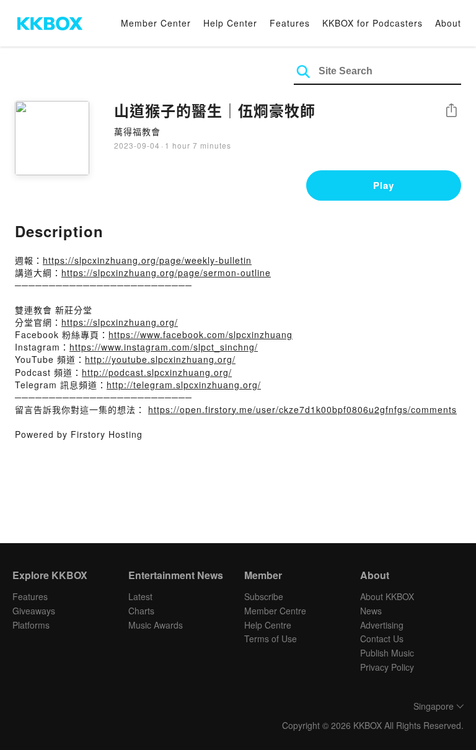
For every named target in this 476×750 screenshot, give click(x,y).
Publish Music (387, 653)
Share (451, 111)
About (448, 23)
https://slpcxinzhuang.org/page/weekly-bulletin (147, 260)
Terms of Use (270, 638)
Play (383, 185)
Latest (140, 596)
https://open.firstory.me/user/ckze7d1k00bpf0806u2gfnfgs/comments (302, 409)
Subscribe (263, 596)
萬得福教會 (137, 131)
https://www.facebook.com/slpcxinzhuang (200, 334)
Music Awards (155, 625)
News (371, 610)
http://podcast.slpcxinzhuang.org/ (157, 372)
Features (290, 23)
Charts (141, 610)
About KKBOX (387, 596)
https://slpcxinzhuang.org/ (119, 322)
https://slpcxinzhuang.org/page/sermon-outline (166, 272)
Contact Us (381, 638)
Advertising (381, 625)
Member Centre (275, 610)
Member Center (156, 23)
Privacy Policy (387, 667)
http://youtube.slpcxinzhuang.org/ (160, 359)
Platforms (31, 625)
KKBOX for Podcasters (372, 23)
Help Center (230, 23)
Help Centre (267, 625)
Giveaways (33, 610)
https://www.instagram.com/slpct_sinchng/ (163, 347)
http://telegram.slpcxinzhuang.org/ (184, 384)
